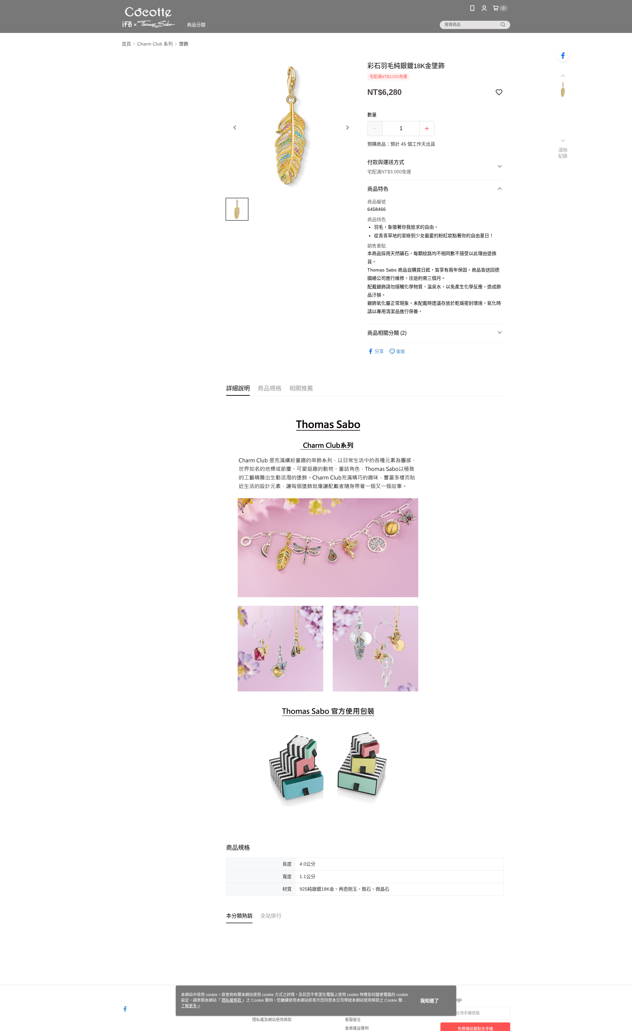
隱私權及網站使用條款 (272, 1019)
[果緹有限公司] (148, 17)
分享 (379, 351)
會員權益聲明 (357, 1028)
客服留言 (353, 1019)
